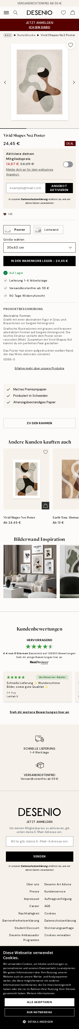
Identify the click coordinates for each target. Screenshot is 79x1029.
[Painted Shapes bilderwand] (29, 571)
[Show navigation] (6, 13)
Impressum (31, 899)
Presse (34, 891)
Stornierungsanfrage (59, 928)
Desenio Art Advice (57, 884)
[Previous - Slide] (5, 82)
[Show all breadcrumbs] (7, 35)
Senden (39, 856)
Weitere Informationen (41, 993)
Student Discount (27, 928)
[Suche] (15, 13)
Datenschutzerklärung (34, 199)
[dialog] (39, 987)
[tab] (13, 127)
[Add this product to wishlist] (71, 44)
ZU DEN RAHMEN (39, 423)
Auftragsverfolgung (58, 899)
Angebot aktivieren (59, 188)
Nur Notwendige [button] (39, 1012)
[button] (39, 1021)
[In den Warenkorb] (45, 505)
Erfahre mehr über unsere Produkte (39, 368)
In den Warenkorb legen (39, 261)
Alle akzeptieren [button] (39, 1002)
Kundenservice (55, 891)
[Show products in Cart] (72, 13)
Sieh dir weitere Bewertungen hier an (39, 712)
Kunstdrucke (26, 35)
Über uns (33, 884)
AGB (47, 906)
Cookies (50, 913)
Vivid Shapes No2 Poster (58, 35)
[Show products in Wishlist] (63, 13)
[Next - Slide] (74, 82)
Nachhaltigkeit (29, 913)
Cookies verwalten (57, 935)
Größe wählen (13, 239)
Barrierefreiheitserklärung (21, 920)
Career (34, 906)
